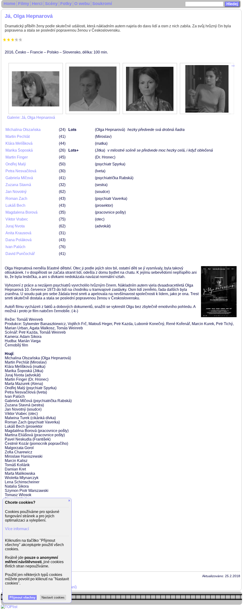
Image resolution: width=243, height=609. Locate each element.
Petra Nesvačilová (20, 171)
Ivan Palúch (15, 247)
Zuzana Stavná (18, 185)
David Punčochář (20, 254)
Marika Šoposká (19, 150)
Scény (51, 3)
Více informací (17, 529)
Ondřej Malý (15, 164)
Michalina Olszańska (23, 130)
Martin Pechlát (17, 136)
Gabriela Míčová (19, 178)
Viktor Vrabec (16, 219)
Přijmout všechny (22, 597)
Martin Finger (16, 157)
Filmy (23, 3)
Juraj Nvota (15, 226)
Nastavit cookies (53, 597)
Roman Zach (16, 199)
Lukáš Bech (15, 205)
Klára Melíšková (19, 143)
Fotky (66, 3)
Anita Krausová (18, 233)
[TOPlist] (9, 607)
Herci (37, 3)
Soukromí (102, 3)
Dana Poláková (18, 240)
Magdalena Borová (21, 212)
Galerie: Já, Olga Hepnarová (31, 117)
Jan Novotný (16, 192)
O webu (82, 3)
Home (9, 3)
